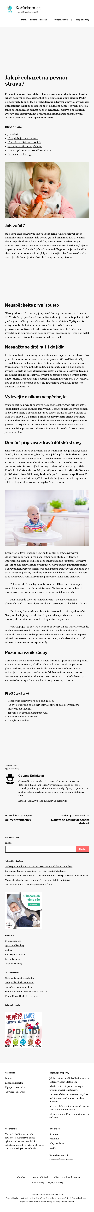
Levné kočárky (12, 959)
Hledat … (9, 843)
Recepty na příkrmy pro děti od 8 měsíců (31, 701)
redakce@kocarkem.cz (61, 1159)
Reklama (54, 1139)
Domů (24, 20)
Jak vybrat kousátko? (19, 720)
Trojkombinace (13, 941)
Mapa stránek (56, 1143)
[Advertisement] (47, 45)
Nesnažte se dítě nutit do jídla (24, 142)
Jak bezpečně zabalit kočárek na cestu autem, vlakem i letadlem (38, 866)
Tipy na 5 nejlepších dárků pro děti (27, 712)
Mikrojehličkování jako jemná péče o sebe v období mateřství (37, 880)
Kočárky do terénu (15, 954)
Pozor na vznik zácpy (20, 154)
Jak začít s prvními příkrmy (19, 987)
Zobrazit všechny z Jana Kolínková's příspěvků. (43, 801)
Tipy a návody (82, 20)
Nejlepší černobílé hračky (22, 716)
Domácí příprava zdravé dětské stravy (29, 150)
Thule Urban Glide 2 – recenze (21, 996)
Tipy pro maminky (12, 769)
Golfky (8, 950)
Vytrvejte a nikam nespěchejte (25, 146)
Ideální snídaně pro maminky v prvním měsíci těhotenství (36, 871)
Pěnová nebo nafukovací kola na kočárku (26, 991)
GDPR (52, 1148)
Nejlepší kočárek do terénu (19, 982)
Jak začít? (13, 134)
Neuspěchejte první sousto (23, 138)
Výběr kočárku (61, 20)
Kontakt (53, 1134)
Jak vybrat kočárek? (15, 1092)
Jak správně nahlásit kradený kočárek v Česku (29, 884)
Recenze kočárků (38, 20)
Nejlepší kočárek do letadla (19, 978)
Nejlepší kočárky (13, 963)
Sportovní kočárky (14, 945)
